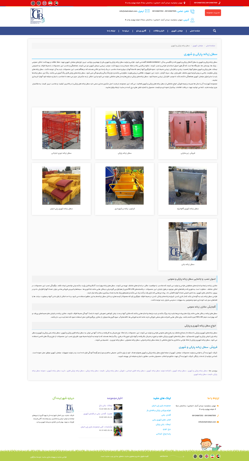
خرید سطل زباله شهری (56, 370)
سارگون (33, 457)
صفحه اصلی (195, 30)
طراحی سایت (61, 457)
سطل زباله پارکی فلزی (75, 370)
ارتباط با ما (111, 30)
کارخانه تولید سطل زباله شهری (158, 370)
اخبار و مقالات (158, 30)
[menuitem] (194, 31)
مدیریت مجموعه (213, 12)
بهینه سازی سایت (48, 457)
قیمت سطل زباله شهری (203, 374)
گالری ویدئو (141, 30)
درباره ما (125, 30)
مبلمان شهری (177, 30)
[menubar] (153, 31)
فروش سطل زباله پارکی (115, 370)
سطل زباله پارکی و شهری (197, 370)
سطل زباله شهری (179, 370)
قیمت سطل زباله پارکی (95, 370)
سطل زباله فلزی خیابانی (135, 370)
